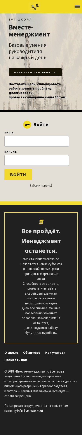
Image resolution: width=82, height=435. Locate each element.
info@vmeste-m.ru (30, 411)
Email (9, 132)
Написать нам (15, 359)
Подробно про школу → (35, 72)
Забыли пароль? (41, 185)
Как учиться (55, 352)
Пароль (10, 151)
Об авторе (31, 352)
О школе (11, 352)
